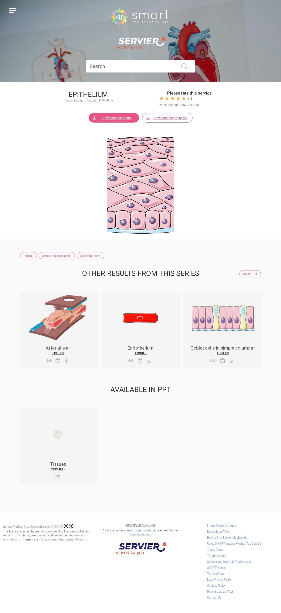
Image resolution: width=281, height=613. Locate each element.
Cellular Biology (74, 100)
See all (247, 274)
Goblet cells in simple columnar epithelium (222, 350)
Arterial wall (58, 348)
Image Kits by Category (222, 525)
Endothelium (140, 348)
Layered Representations (56, 255)
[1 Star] (161, 98)
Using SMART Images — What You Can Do (234, 543)
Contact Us (214, 597)
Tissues (91, 100)
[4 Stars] (178, 98)
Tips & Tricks (215, 549)
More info (81, 539)
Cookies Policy (216, 585)
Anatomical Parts (90, 255)
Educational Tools (218, 531)
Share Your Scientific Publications (229, 561)
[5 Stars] (184, 98)
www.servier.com (140, 534)
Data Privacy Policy (219, 579)
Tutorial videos (216, 555)
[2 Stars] (167, 98)
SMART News (216, 567)
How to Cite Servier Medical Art (227, 537)
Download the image (117, 118)
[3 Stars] (173, 98)
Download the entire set (170, 118)
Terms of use (215, 573)
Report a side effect (220, 591)
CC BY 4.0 (57, 526)
